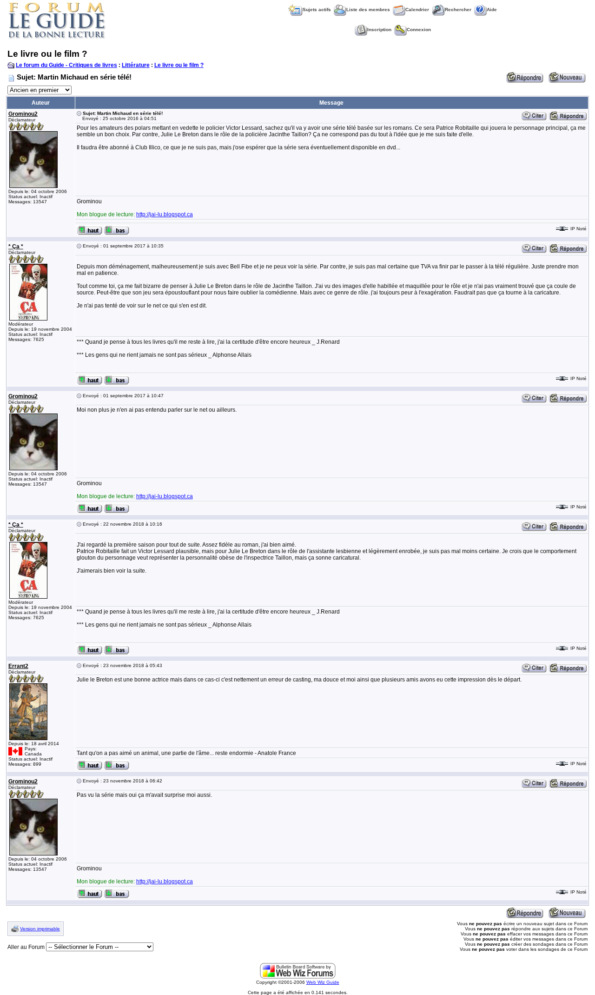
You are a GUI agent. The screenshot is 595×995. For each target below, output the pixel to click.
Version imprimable (40, 928)
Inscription (379, 29)
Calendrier (417, 9)
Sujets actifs (317, 9)
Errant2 (18, 666)
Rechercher (458, 9)
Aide (492, 9)
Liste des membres (368, 9)
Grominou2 (23, 114)
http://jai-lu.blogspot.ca (164, 214)
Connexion (419, 29)
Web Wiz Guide (322, 982)
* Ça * (15, 246)
